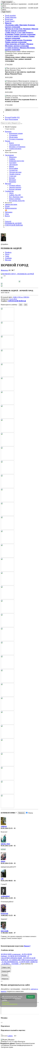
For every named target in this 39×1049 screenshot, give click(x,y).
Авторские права (7, 1047)
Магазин (8, 260)
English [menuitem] (13, 117)
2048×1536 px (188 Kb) (21, 297)
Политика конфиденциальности (21, 1045)
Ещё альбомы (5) (27, 964)
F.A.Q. (9, 1041)
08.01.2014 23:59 (7, 898)
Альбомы (8, 258)
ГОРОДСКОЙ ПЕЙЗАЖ (17, 301)
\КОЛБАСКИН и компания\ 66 (12, 954)
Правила (18, 1043)
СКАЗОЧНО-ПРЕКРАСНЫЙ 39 (13, 958)
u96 (2, 879)
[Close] (21, 123)
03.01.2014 (13, 299)
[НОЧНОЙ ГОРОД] (17, 274)
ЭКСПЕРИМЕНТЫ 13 (12, 962)
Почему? (27, 946)
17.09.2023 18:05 (7, 933)
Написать (21, 813)
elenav (3, 861)
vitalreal (4, 826)
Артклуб (11, 151)
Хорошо (30, 997)
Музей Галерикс (11, 128)
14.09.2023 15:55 (7, 915)
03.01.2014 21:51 (7, 828)
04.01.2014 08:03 (7, 881)
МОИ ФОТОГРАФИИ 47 (19, 956)
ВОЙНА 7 (8, 964)
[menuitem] (18, 117)
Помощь (4, 1041)
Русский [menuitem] (8, 117)
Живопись (4, 270)
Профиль (8, 252)
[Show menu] (14, 2)
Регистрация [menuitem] (13, 119)
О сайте (15, 1041)
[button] (10, 15)
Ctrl (21, 305)
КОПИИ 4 (16, 964)
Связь (7, 256)
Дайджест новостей (12, 110)
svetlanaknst (5, 896)
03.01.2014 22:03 (7, 846)
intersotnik (4, 931)
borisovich (4, 913)
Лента (7, 254)
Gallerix (10, 1036)
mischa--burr (5, 844)
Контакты (21, 1041)
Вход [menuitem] (7, 119)
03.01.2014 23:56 (7, 863)
